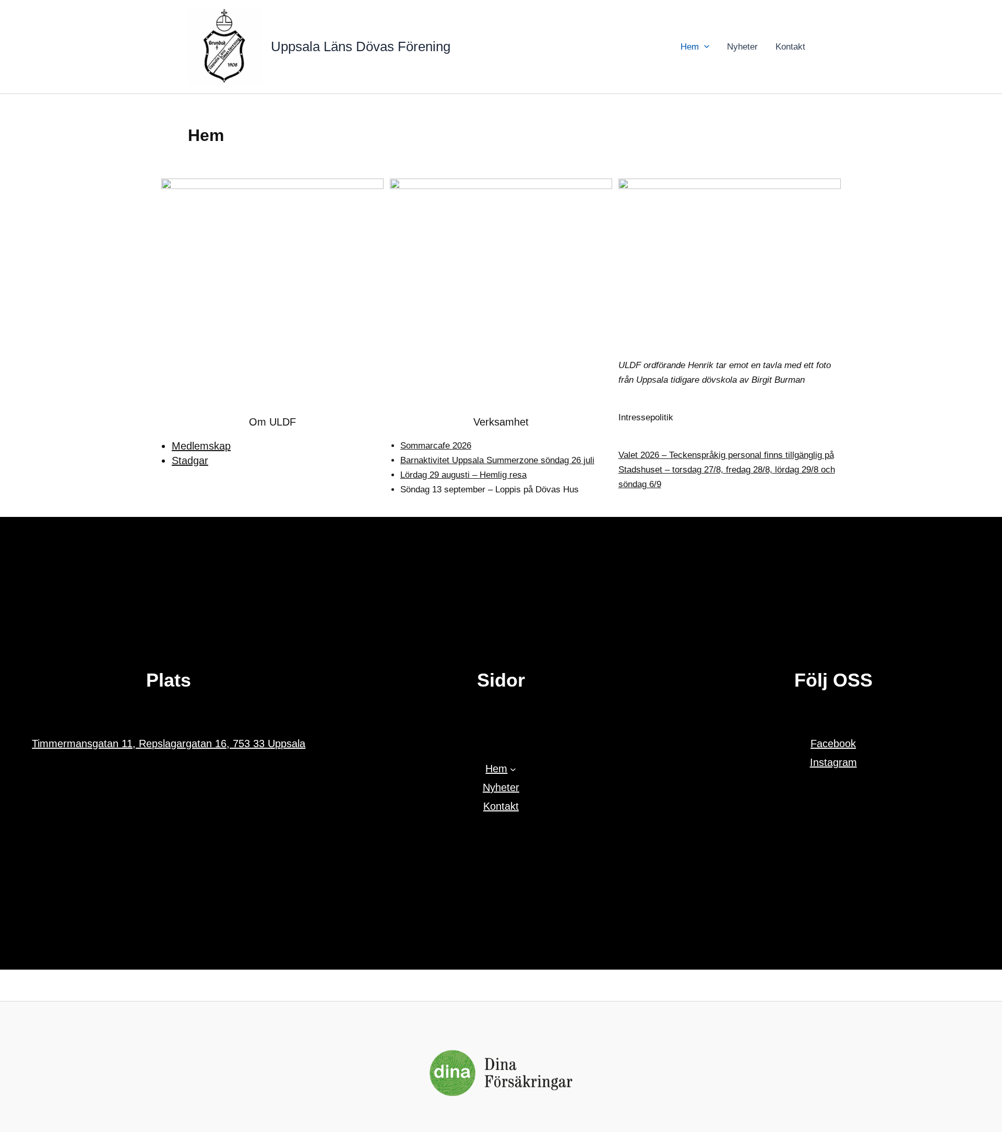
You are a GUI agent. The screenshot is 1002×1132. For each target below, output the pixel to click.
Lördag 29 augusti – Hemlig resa (463, 475)
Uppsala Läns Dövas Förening (360, 46)
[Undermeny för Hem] (513, 768)
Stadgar (190, 460)
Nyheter (742, 47)
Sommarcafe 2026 (435, 446)
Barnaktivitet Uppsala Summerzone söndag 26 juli (497, 460)
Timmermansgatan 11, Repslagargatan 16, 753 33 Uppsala (168, 743)
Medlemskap (201, 446)
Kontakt (790, 47)
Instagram (833, 762)
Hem (690, 47)
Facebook (833, 743)
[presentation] (704, 47)
